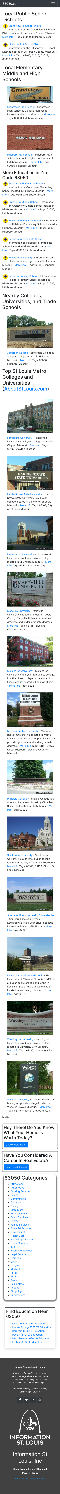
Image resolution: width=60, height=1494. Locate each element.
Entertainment (19, 1213)
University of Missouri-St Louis (25, 975)
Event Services (19, 1217)
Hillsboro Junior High (20, 257)
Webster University (18, 1099)
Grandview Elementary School (26, 183)
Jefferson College (17, 352)
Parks (14, 1272)
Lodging (15, 1265)
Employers (17, 1209)
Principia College (17, 798)
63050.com (10, 4)
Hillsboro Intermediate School (25, 239)
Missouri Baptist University (22, 731)
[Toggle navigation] (53, 4)
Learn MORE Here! (16, 1167)
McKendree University (20, 670)
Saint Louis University (19, 855)
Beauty (15, 1195)
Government (18, 1232)
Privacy (26, 1473)
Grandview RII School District (25, 25)
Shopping (16, 1291)
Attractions (17, 1183)
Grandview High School (21, 106)
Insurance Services (21, 1250)
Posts (14, 1280)
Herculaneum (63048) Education (31, 1338)
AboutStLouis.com (25, 389)
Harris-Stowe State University (24, 494)
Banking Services (20, 1191)
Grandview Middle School (23, 202)
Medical (15, 1269)
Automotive (17, 1187)
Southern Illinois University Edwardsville (30, 915)
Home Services (19, 1243)
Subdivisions (18, 1295)
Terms (35, 1473)
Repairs (15, 1287)
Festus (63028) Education (27, 1342)
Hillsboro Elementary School (25, 220)
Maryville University (18, 610)
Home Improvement (22, 1239)
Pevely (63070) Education (27, 1334)
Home (16, 1469)
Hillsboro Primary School (22, 276)
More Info (8, 36)
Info (13, 1246)
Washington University (20, 1039)
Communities (18, 1198)
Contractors (18, 1202)
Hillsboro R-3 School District (25, 44)
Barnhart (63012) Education (28, 1330)
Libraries (16, 1257)
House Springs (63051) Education (32, 1327)
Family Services (20, 1224)
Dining (14, 1206)
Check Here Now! (16, 1144)
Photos (15, 1276)
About (24, 1469)
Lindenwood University (20, 554)
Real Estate (17, 1283)
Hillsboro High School (20, 154)
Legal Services (19, 1254)
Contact (41, 1469)
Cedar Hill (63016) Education (29, 1323)
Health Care (17, 1235)
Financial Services (21, 1228)
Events (14, 1220)
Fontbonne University (19, 437)
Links (14, 1261)
